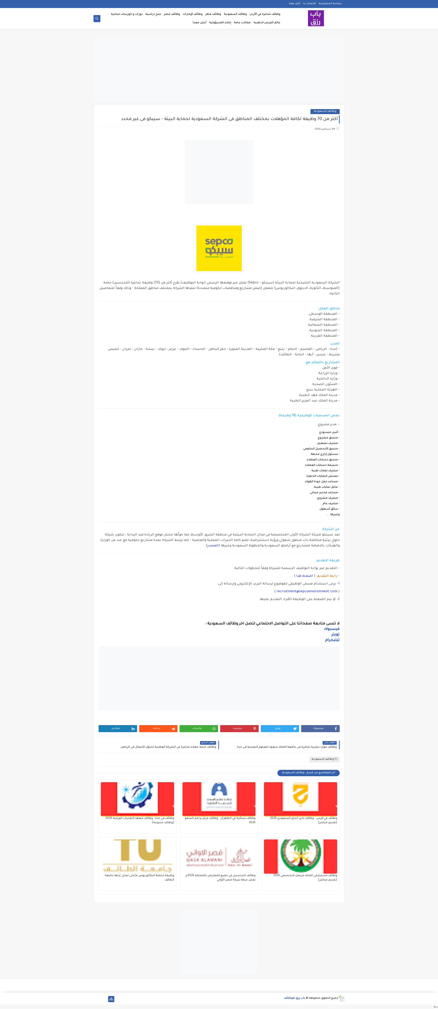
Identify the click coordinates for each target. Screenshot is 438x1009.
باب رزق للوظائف (294, 998)
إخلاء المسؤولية (220, 22)
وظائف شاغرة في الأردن (265, 14)
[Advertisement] (219, 69)
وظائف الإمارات (193, 14)
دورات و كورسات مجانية (127, 14)
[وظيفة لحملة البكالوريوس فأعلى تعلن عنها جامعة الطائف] (137, 856)
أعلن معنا (294, 3)
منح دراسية (153, 14)
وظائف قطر (213, 14)
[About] (104, 999)
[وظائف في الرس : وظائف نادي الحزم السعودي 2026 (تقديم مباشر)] (300, 799)
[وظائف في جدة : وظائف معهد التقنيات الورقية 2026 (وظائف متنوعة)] (137, 799)
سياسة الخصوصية (330, 3)
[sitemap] (111, 999)
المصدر (213, 546)
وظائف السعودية (235, 14)
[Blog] (97, 999)
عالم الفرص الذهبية (266, 22)
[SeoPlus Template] (341, 998)
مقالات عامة (242, 22)
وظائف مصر (172, 14)
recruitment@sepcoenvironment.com (306, 592)
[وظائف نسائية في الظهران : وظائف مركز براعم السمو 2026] (219, 799)
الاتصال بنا (309, 3)
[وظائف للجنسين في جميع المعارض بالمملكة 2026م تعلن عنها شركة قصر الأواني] (219, 856)
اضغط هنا (304, 576)
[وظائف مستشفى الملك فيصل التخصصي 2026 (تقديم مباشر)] (300, 856)
